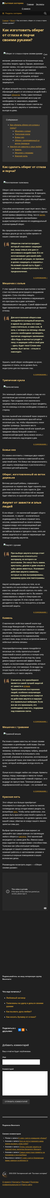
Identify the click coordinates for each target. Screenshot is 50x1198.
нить (15, 812)
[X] (26, 1029)
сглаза (27, 686)
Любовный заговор (15, 998)
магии (42, 215)
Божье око (19, 137)
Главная (30, 4)
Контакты (16, 1182)
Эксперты (40, 4)
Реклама (25, 1182)
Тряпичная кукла (22, 134)
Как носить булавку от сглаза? (21, 1017)
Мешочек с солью (23, 131)
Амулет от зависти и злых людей (25, 147)
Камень (18, 150)
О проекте (26, 9)
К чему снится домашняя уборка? (32, 1138)
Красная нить (21, 156)
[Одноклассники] (23, 1029)
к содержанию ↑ (40, 278)
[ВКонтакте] (19, 1029)
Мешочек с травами (24, 153)
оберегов (16, 95)
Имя (4, 1057)
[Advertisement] (25, 946)
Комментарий (8, 1069)
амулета (22, 837)
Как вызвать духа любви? (19, 1012)
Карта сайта (27, 1185)
